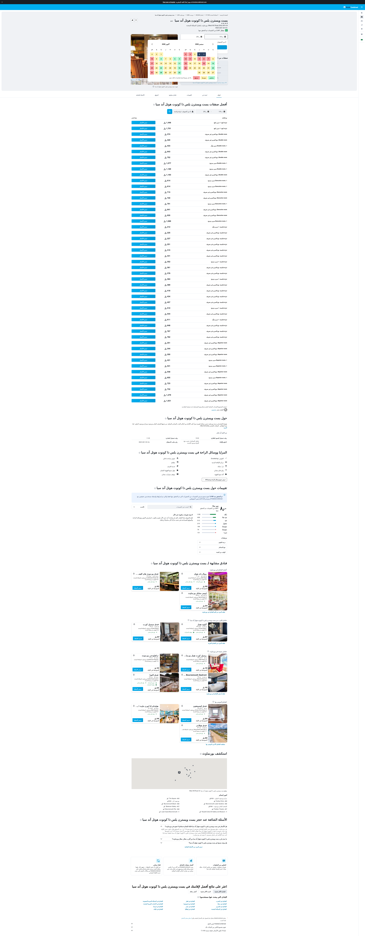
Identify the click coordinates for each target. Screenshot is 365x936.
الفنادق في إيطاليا (190, 909)
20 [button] (213, 68)
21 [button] (208, 68)
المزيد (225, 428)
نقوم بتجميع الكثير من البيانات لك (215, 927)
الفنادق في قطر (190, 901)
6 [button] (170, 59)
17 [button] (195, 63)
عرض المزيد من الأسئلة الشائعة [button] (193, 847)
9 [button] (199, 59)
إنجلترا (201, 15)
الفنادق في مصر (190, 906)
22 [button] (204, 68)
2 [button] (199, 54)
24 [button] (195, 68)
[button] (2, 2)
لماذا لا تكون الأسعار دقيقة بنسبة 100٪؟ (213, 930)
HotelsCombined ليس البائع (217, 924)
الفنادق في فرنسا (158, 906)
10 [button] (195, 59)
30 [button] (199, 72)
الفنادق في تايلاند (158, 909)
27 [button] (213, 72)
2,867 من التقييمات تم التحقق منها (209, 30)
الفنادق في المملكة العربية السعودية (153, 901)
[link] (214, 612)
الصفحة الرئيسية (224, 15)
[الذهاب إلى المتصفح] (361, 29)
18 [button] (190, 63)
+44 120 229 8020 (221, 28)
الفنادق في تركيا (222, 904)
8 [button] (161, 59)
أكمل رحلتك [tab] (193, 891)
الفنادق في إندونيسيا (189, 904)
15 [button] (204, 63)
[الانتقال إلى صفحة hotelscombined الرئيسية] (350, 7)
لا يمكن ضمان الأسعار (186, 918)
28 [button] (208, 72)
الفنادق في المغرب (221, 901)
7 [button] (208, 59)
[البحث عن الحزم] (361, 25)
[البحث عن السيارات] (361, 21)
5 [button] (185, 54)
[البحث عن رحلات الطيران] (361, 13)
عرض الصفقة (186, 588)
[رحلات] (361, 34)
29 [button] (204, 72)
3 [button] (194, 54)
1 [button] (161, 54)
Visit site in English (169, 2)
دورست (191, 15)
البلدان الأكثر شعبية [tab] (220, 891)
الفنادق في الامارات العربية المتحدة (153, 904)
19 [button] (185, 63)
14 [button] (208, 63)
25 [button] (190, 68)
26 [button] (185, 68)
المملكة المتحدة (214, 15)
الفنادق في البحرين (221, 906)
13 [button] (213, 63)
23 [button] (199, 68)
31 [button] (152, 72)
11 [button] (190, 59)
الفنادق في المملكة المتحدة (219, 909)
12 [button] (185, 59)
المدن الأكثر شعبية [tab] (206, 891)
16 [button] (199, 63)
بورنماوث (182, 15)
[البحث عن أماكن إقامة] (361, 17)
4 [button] (190, 54)
